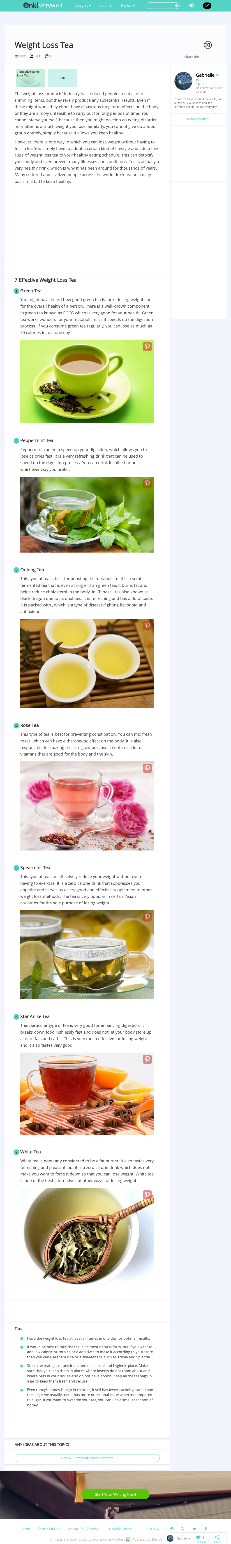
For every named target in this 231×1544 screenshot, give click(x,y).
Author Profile (197, 119)
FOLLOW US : (156, 1529)
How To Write (120, 1528)
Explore (127, 5)
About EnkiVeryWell (84, 1528)
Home (25, 1528)
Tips (62, 77)
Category (82, 5)
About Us (105, 5)
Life (22, 56)
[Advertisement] (87, 218)
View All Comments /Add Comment (87, 1458)
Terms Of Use (49, 1528)
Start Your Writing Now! (115, 1494)
